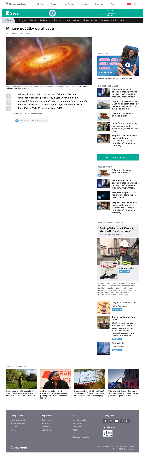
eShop (13, 430)
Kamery (110, 15)
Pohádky (102, 64)
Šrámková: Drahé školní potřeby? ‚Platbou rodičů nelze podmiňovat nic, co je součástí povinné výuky (89, 393)
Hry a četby (103, 60)
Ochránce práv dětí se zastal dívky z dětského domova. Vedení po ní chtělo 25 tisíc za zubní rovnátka (21, 393)
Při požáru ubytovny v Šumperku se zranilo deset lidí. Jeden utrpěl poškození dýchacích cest (123, 393)
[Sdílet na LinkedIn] (8, 108)
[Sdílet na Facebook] (8, 96)
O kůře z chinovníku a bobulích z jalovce (122, 114)
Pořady (33, 20)
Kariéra (75, 430)
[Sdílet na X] (8, 102)
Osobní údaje (108, 446)
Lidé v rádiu (77, 427)
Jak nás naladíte (79, 420)
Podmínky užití (121, 446)
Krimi (113, 60)
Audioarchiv (112, 13)
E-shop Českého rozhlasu (111, 222)
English (131, 446)
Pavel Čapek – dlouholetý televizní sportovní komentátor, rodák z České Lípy (125, 127)
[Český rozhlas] (16, 4)
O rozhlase (99, 4)
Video (86, 20)
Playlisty (58, 20)
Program (54, 4)
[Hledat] (136, 4)
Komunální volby (18, 423)
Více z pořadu (105, 167)
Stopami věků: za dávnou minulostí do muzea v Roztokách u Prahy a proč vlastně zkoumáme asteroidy (124, 140)
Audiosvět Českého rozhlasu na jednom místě (114, 78)
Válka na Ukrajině (18, 420)
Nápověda (76, 423)
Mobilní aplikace (48, 430)
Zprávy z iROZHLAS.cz (17, 367)
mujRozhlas (69, 4)
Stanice (84, 4)
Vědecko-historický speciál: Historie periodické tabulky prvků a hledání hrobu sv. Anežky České (125, 93)
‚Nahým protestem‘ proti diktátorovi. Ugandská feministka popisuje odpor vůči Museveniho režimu (55, 394)
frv (21, 114)
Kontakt (75, 434)
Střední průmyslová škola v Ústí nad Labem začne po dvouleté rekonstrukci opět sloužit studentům (125, 105)
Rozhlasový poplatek (81, 437)
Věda (8, 20)
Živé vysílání (104, 68)
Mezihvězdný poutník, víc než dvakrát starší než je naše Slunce (124, 195)
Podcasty (46, 427)
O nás (94, 20)
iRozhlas (40, 4)
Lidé (67, 20)
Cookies (98, 446)
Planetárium (30, 34)
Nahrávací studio (108, 20)
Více (123, 20)
